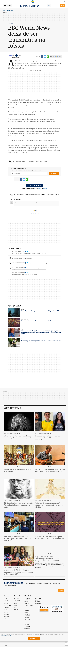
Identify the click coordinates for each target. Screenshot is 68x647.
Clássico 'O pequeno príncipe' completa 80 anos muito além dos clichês (49, 505)
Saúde (5, 609)
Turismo (26, 610)
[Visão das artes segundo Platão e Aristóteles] (19, 455)
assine (45, 188)
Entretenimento (28, 630)
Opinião (26, 601)
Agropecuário (27, 628)
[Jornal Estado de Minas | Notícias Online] (29, 6)
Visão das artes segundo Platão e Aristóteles (17, 470)
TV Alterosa (17, 600)
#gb (37, 161)
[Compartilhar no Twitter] (45, 56)
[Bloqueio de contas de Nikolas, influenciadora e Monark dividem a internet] (50, 421)
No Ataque (27, 626)
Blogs (15, 603)
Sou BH (16, 609)
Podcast (26, 624)
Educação (6, 614)
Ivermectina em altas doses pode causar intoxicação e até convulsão (49, 537)
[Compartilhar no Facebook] (42, 56)
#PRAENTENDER (28, 605)
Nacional (6, 603)
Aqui (15, 605)
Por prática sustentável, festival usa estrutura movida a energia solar (50, 470)
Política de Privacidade (6, 635)
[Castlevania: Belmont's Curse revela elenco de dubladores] (14, 322)
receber (53, 173)
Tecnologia (27, 619)
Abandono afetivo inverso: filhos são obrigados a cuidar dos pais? (17, 437)
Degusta (26, 617)
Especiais (26, 603)
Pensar (26, 623)
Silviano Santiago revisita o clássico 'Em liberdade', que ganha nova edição (19, 505)
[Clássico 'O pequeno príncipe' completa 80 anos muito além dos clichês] (50, 489)
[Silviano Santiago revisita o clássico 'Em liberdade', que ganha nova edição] (19, 489)
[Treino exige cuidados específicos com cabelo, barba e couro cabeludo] (14, 342)
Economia (6, 602)
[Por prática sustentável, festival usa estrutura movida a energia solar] (50, 455)
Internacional (10, 10)
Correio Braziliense (37, 601)
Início (4, 10)
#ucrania (43, 161)
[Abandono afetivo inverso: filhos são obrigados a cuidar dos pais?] (19, 421)
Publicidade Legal (7, 617)
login (40, 188)
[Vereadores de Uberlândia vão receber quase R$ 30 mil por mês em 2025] (19, 522)
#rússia (18, 161)
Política (6, 600)
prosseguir (34, 639)
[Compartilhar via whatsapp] (48, 56)
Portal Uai (16, 598)
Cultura (6, 613)
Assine (62, 5)
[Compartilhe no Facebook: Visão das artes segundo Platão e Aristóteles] (17, 467)
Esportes (26, 621)
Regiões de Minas (27, 599)
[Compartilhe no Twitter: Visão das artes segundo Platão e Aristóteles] (19, 467)
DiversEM (6, 607)
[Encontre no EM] (49, 5)
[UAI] (33, 1)
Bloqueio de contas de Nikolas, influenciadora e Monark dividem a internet (49, 438)
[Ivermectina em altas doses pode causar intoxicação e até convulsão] (50, 522)
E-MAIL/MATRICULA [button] (35, 213)
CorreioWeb (38, 598)
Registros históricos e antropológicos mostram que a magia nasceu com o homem (47, 558)
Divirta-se (26, 632)
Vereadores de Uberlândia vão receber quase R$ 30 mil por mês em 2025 (17, 538)
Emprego (26, 607)
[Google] (35, 210)
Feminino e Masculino (27, 615)
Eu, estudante (38, 603)
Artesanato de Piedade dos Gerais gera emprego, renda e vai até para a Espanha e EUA (18, 572)
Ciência (26, 612)
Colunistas (7, 611)
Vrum (15, 607)
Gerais (5, 598)
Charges (26, 609)
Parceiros (16, 602)
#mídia (24, 161)
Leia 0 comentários (34, 185)
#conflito (32, 161)
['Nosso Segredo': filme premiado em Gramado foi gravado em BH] (14, 312)
